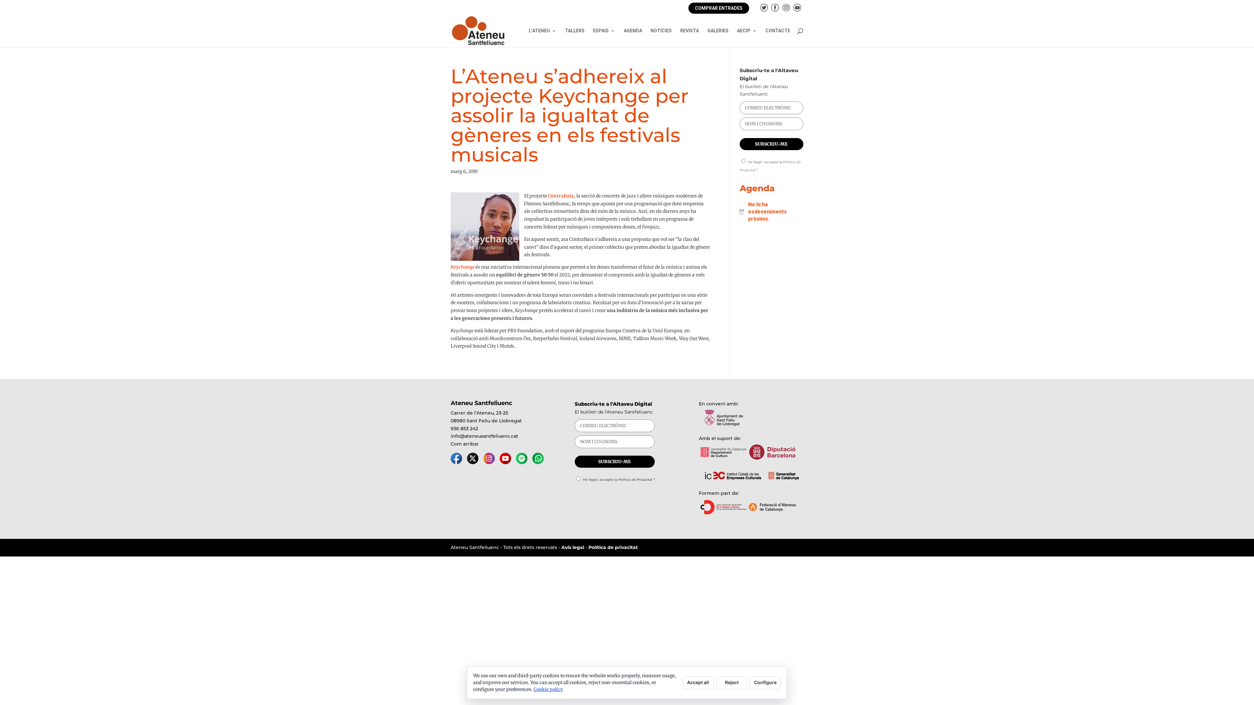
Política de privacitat (613, 547)
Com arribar (465, 444)
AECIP (743, 30)
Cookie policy (548, 689)
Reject (732, 682)
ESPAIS (601, 30)
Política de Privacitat (635, 480)
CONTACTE (777, 30)
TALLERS (575, 30)
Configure (765, 682)
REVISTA (689, 30)
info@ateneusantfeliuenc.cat (484, 436)
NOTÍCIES (661, 30)
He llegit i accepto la (619, 480)
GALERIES (718, 30)
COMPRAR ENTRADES (719, 8)
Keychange (462, 267)
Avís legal (572, 547)
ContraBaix (561, 196)
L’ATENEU (539, 30)
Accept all (698, 682)
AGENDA (633, 30)
